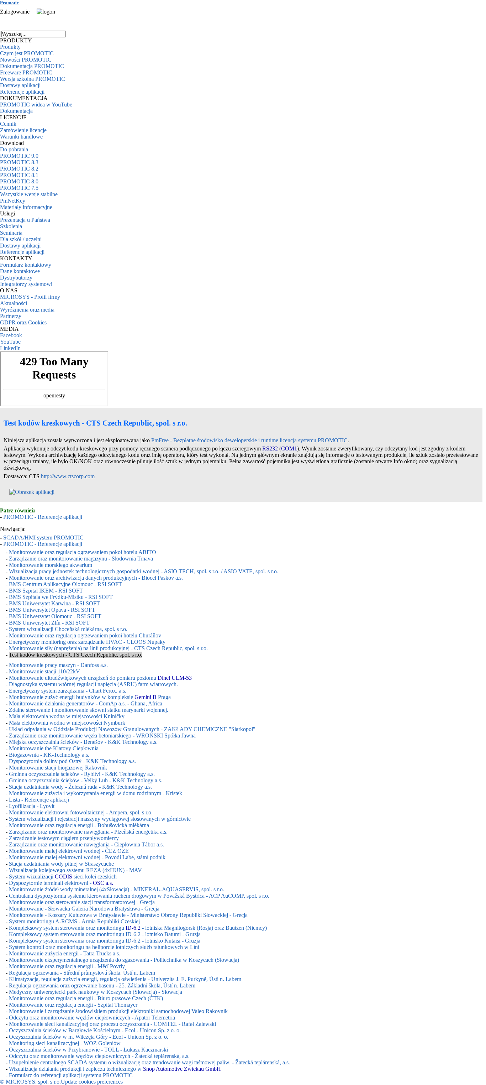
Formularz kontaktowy (25, 265)
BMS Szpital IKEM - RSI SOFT (46, 591)
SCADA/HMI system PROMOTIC (43, 537)
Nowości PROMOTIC (26, 60)
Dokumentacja (16, 111)
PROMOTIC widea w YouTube (36, 104)
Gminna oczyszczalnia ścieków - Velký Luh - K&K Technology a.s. (85, 780)
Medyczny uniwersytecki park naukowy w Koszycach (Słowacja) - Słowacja (95, 992)
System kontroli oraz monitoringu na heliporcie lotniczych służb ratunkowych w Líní (104, 947)
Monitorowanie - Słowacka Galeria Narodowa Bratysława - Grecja (84, 909)
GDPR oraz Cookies (23, 322)
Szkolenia (11, 226)
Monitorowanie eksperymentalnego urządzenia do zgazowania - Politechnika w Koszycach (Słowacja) (124, 960)
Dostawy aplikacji (20, 85)
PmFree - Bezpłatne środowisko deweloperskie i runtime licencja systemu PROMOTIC (249, 440)
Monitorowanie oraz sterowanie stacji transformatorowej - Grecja (82, 902)
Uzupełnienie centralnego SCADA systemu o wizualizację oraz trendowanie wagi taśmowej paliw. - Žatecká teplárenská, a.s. (149, 1062)
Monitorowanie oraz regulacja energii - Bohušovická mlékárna (79, 825)
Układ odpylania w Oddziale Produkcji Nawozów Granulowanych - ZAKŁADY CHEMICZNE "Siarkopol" (132, 729)
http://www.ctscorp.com (68, 476)
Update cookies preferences (92, 1082)
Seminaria (11, 233)
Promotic (9, 2)
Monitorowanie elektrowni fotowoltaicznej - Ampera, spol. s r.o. (81, 812)
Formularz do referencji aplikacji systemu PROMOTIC (71, 1075)
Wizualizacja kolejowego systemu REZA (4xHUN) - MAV (75, 870)
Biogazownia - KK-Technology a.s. (49, 755)
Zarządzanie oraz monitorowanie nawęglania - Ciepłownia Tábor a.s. (86, 844)
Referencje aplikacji (22, 92)
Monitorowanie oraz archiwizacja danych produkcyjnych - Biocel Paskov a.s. (96, 578)
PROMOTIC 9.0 (19, 156)
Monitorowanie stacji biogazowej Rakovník (58, 768)
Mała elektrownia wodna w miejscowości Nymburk (67, 723)
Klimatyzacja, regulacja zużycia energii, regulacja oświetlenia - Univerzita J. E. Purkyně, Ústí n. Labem (125, 979)
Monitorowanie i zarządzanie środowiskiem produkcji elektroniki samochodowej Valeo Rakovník (118, 1011)
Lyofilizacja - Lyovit (31, 806)
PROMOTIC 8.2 (19, 169)
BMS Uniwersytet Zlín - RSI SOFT (49, 623)
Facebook (11, 335)
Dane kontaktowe (20, 271)
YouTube (10, 342)
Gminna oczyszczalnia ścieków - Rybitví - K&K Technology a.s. (82, 774)
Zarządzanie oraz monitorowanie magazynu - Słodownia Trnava (81, 558)
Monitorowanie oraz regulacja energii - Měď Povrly (67, 966)
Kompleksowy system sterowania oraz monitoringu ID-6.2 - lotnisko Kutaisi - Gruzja (104, 941)
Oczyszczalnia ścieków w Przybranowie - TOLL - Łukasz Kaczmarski (88, 1050)
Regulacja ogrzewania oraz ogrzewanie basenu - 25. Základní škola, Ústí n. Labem (102, 985)
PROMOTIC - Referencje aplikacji (42, 517)
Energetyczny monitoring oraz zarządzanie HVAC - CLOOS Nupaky (87, 642)
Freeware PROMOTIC (26, 72)
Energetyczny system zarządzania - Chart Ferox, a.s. (67, 691)
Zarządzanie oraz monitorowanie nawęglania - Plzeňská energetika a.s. (88, 832)
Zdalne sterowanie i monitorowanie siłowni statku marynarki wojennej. (88, 710)
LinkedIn (10, 348)
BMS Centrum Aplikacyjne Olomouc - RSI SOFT (65, 584)
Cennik (8, 124)
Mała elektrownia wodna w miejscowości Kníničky (67, 716)
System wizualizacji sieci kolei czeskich (63, 876)
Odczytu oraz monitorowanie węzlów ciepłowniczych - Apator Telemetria (92, 1017)
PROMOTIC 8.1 (19, 175)
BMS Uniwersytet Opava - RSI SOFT (52, 610)
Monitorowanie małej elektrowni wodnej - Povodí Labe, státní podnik (87, 857)
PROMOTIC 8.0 (19, 181)
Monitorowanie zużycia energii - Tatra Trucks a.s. (64, 953)
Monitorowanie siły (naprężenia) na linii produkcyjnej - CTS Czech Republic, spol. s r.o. (108, 648)
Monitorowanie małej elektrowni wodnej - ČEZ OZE (69, 851)
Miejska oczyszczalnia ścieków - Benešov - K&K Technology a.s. (83, 742)
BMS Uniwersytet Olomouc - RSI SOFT (55, 616)
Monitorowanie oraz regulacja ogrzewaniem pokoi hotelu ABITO (82, 552)
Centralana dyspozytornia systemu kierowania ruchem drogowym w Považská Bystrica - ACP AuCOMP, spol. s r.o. (139, 896)
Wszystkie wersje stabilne (29, 194)
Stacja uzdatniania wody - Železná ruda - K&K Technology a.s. (80, 787)
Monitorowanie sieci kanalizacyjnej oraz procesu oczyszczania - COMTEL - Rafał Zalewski (112, 1024)
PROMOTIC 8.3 (19, 162)
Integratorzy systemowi (26, 284)
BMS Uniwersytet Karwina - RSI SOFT (54, 603)
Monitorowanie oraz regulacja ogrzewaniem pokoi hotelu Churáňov (85, 635)
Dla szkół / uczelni (21, 239)
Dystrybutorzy (16, 278)
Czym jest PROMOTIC (27, 53)
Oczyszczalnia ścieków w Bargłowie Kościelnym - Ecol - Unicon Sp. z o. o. (95, 1030)
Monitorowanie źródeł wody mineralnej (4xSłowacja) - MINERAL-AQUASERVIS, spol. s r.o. (116, 889)
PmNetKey (12, 201)
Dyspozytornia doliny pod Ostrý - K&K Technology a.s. (72, 761)
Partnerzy (10, 316)
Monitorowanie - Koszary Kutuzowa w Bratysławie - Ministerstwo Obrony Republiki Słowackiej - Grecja (128, 915)
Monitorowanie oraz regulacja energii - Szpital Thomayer (73, 1005)
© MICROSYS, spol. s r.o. (30, 1082)
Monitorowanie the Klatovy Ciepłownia (54, 748)
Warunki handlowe (21, 137)
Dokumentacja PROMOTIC (32, 66)
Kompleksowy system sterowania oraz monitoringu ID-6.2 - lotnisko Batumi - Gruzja (105, 934)
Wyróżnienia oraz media (27, 310)
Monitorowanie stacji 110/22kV (44, 671)
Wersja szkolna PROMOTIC (32, 79)
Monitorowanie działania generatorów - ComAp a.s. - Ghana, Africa (85, 703)
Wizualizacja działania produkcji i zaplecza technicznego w (115, 1069)
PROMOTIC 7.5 (19, 188)
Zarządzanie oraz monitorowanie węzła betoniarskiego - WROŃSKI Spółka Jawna (102, 735)
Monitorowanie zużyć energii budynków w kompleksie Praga (90, 697)
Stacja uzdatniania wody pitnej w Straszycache (61, 864)
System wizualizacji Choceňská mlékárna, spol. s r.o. (68, 629)
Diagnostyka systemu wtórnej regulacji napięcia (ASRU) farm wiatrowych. (93, 684)
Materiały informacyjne (26, 207)
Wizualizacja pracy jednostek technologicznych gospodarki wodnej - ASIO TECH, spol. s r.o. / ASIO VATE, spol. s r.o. (143, 571)
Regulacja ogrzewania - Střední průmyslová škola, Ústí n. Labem (82, 973)
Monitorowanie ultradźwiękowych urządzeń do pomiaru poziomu (100, 678)
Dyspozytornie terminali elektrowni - (61, 883)
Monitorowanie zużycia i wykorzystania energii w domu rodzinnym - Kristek (95, 793)
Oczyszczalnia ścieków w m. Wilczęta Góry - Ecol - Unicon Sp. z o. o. (88, 1037)
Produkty (10, 47)
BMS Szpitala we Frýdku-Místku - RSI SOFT (61, 597)
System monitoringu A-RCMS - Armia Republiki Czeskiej (74, 921)
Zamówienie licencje (23, 130)
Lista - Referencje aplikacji (39, 800)
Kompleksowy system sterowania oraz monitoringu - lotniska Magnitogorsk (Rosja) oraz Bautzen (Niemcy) (138, 928)
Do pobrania (14, 149)
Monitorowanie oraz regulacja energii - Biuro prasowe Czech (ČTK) (86, 998)
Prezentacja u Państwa (25, 220)
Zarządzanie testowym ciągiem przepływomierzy (64, 838)
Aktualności (13, 303)
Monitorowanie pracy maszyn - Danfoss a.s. (58, 665)
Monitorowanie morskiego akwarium (50, 565)
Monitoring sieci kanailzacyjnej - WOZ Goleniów (65, 1043)
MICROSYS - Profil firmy (30, 297)
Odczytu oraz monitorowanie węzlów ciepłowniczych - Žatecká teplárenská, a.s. (99, 1056)
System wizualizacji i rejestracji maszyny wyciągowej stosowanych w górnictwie (100, 819)
